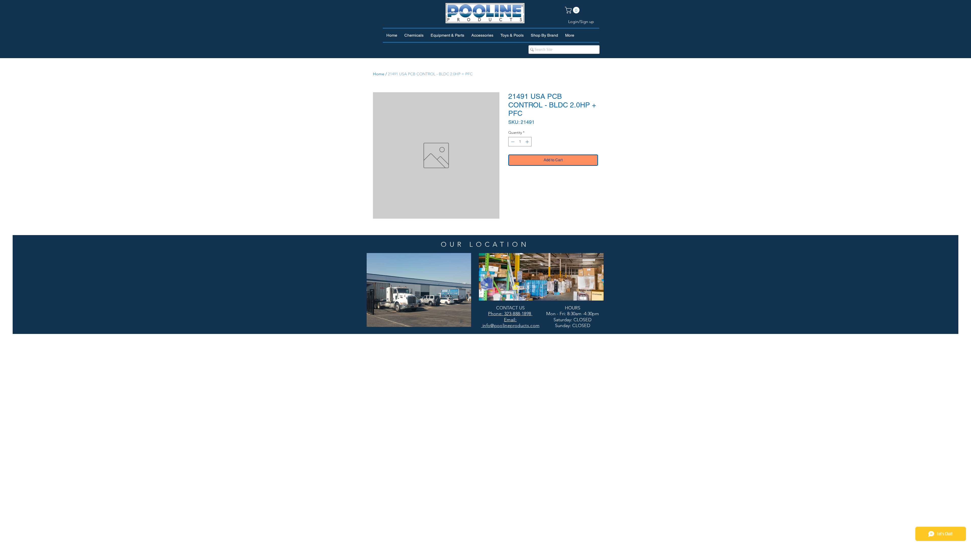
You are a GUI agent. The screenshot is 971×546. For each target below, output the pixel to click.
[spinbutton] (519, 141)
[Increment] (527, 141)
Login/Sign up (581, 21)
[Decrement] (512, 141)
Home (378, 74)
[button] (573, 10)
